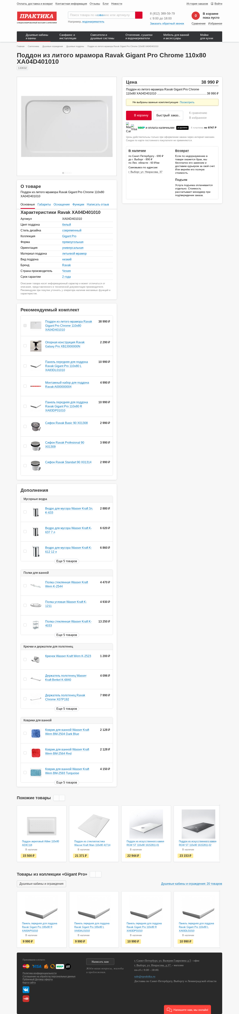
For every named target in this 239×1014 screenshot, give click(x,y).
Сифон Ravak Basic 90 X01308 (66, 423)
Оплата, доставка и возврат (35, 3)
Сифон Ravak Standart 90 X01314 (68, 462)
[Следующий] (110, 126)
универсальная (72, 247)
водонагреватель (93, 21)
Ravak (66, 265)
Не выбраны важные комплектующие (163, 102)
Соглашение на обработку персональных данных (49, 976)
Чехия (66, 271)
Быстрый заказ (168, 115)
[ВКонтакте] (26, 989)
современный (71, 230)
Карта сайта (29, 982)
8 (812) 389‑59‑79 (162, 13)
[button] (187, 1009)
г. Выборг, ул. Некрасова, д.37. (152, 965)
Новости (116, 3)
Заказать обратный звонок (167, 23)
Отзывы (95, 3)
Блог (106, 3)
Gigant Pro (69, 236)
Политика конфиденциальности (40, 973)
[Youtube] (27, 998)
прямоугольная (72, 242)
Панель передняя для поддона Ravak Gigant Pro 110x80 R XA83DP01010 (66, 406)
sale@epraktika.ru (144, 976)
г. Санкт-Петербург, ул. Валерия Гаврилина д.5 (162, 960)
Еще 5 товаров (66, 561)
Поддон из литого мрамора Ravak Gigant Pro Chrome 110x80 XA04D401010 (68, 325)
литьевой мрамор (74, 253)
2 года (66, 276)
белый (66, 224)
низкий (67, 259)
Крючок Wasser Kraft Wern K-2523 (68, 656)
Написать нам (100, 961)
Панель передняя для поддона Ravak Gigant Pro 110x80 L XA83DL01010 (66, 366)
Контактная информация (71, 3)
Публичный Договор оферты (38, 979)
